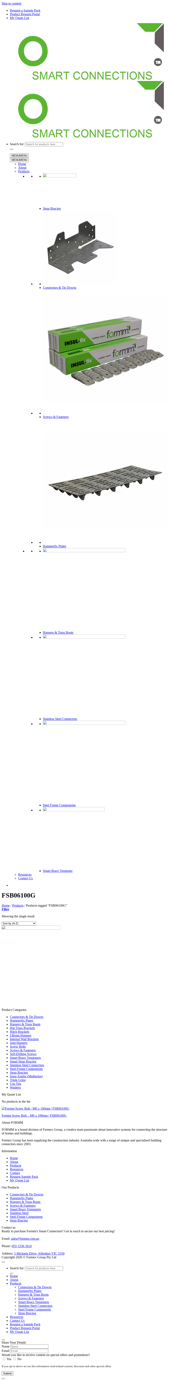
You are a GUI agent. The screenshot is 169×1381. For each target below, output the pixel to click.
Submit (7, 1373)
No (18, 1359)
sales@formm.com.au (25, 1238)
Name (5, 1346)
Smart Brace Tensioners (25, 1057)
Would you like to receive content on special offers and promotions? (46, 1355)
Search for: (17, 144)
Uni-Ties (15, 1083)
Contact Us (25, 878)
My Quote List (19, 18)
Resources (25, 874)
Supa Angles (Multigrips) (26, 1076)
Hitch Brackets (19, 1031)
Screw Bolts (18, 1046)
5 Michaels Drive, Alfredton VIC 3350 (39, 1253)
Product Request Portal (25, 14)
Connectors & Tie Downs (59, 287)
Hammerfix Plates (54, 546)
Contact (15, 1173)
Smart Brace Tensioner (58, 871)
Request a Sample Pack (25, 10)
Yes (9, 1359)
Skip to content (11, 3)
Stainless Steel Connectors (60, 719)
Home (22, 164)
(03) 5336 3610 (22, 1246)
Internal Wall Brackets (24, 1039)
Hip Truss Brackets (22, 1028)
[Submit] (11, 149)
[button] (5, 909)
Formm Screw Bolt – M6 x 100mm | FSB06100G (34, 1115)
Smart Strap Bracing (23, 1061)
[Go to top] (3, 1262)
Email (5, 1351)
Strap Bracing (52, 208)
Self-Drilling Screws (23, 1054)
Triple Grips (18, 1080)
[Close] (3, 1340)
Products (23, 171)
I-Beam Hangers (20, 1035)
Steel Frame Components (59, 805)
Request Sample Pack (24, 1176)
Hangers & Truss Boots (58, 632)
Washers (15, 1087)
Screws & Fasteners (56, 417)
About (22, 167)
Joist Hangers (18, 1043)
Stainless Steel (19, 1213)
